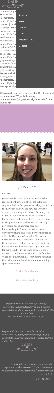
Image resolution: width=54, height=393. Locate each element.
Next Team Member (26, 280)
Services (23, 15)
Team (21, 33)
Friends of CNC (26, 39)
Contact (23, 46)
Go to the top (43, 379)
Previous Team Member (27, 271)
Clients (22, 27)
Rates (21, 21)
